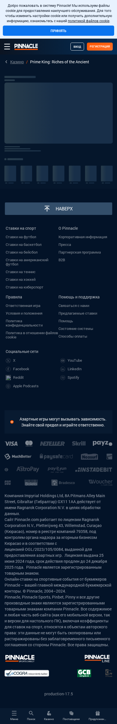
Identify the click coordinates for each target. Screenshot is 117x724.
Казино (17, 61)
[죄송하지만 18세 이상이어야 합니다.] (14, 422)
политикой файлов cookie (88, 20)
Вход (77, 47)
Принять (58, 30)
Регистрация (100, 46)
